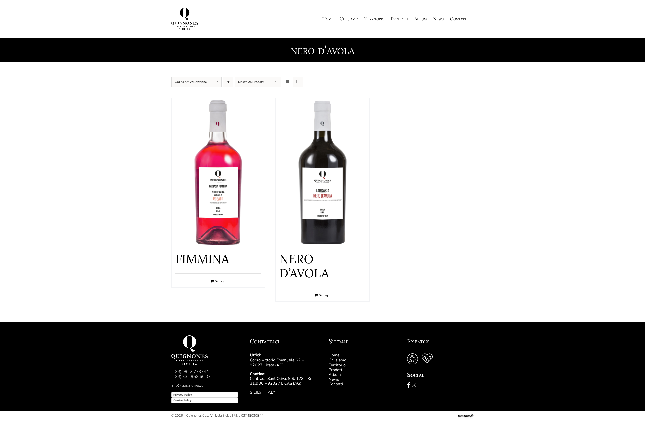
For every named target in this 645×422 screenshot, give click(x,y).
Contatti (336, 384)
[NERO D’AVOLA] (322, 172)
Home (334, 355)
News (334, 379)
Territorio (337, 365)
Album (335, 374)
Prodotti (336, 370)
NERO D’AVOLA (304, 266)
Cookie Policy (182, 400)
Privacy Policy (182, 394)
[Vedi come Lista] (298, 82)
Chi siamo (337, 360)
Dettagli (220, 281)
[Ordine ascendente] (228, 82)
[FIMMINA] (218, 172)
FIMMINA (202, 259)
